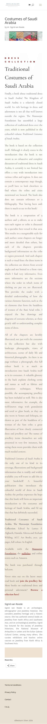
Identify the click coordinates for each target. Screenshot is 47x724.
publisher (26, 553)
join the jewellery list (31, 580)
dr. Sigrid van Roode (15, 27)
